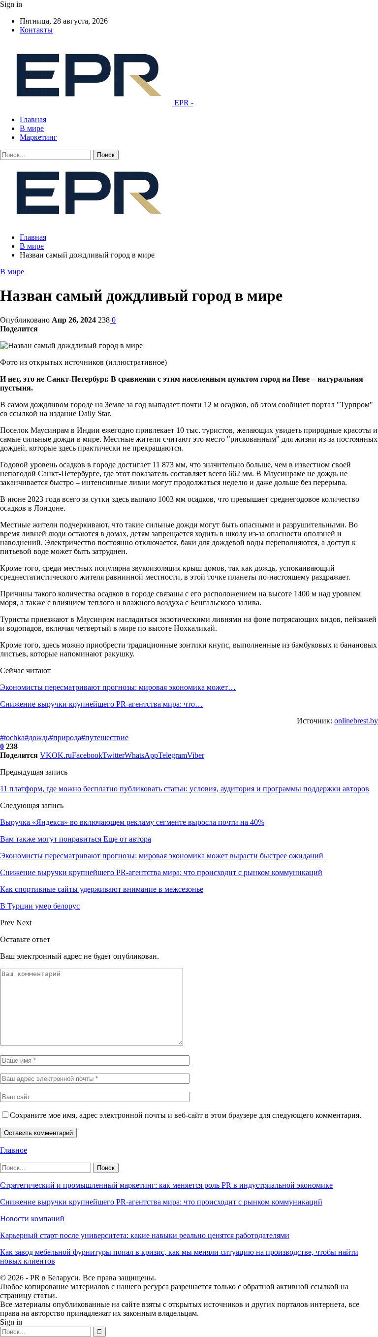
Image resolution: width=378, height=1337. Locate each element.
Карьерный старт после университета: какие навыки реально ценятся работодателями (144, 1235)
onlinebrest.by (356, 721)
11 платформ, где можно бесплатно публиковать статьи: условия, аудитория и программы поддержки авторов (184, 788)
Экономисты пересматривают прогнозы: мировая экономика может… (118, 687)
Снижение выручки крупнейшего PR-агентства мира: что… (101, 704)
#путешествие (104, 737)
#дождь (37, 737)
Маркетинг (38, 137)
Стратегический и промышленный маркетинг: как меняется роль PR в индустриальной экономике (166, 1185)
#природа (65, 737)
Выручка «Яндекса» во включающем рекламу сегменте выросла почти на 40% (132, 822)
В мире (32, 128)
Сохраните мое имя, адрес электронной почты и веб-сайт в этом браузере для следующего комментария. (185, 1115)
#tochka (12, 737)
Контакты (36, 30)
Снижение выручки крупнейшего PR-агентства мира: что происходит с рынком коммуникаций (161, 1202)
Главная (33, 119)
